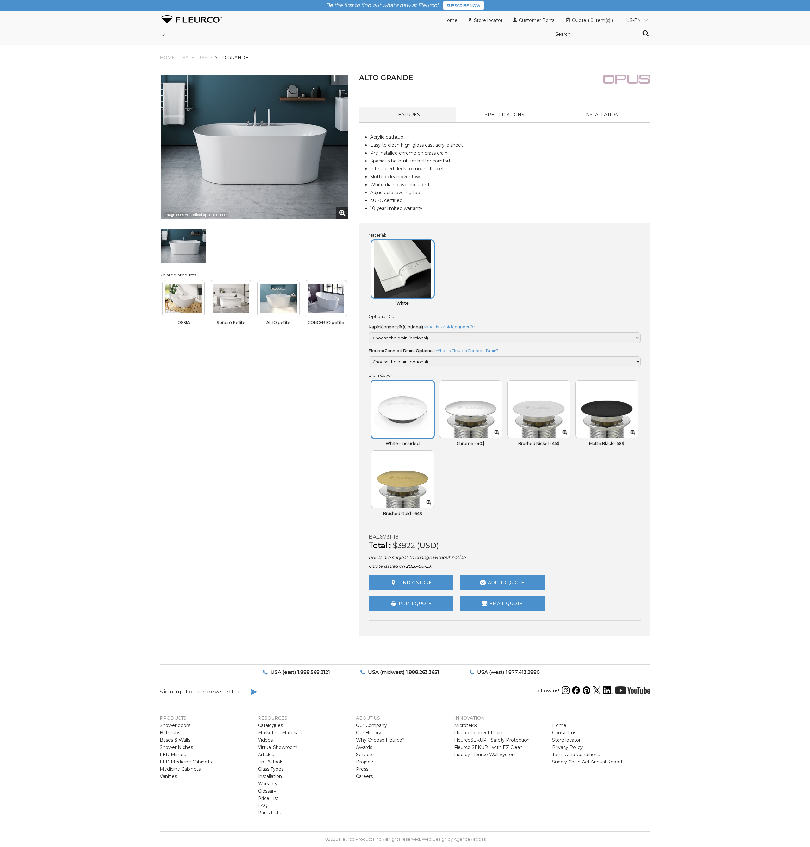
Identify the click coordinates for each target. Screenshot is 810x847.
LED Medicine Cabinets (186, 762)
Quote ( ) (592, 20)
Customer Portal (537, 20)
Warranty (267, 784)
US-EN (633, 20)
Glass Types (271, 769)
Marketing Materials (280, 733)
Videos (265, 740)
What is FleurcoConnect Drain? (467, 350)
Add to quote (506, 582)
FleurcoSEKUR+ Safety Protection (492, 740)
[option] (183, 246)
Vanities (168, 776)
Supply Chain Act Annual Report (587, 762)
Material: (377, 235)
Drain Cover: (381, 375)
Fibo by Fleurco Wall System (485, 754)
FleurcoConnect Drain (478, 733)
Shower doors (175, 725)
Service (364, 754)
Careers (364, 776)
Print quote (415, 603)
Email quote (506, 603)
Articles (266, 754)
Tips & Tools (270, 762)
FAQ (263, 805)
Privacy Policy (567, 747)
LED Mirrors (173, 754)
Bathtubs (194, 57)
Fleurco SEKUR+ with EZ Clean (488, 747)
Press (362, 769)
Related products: (178, 275)
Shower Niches (176, 747)
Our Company (371, 725)
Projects (365, 762)
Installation (270, 776)
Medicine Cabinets (180, 769)
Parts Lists (269, 813)
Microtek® (465, 725)
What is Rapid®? (449, 327)
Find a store (415, 582)
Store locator (488, 20)
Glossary (267, 791)
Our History (368, 733)
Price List (268, 798)
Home (450, 20)
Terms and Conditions (576, 754)
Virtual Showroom (277, 747)
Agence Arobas (470, 839)
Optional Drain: (384, 316)
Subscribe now (463, 5)
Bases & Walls (175, 740)
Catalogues (270, 725)
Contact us (564, 733)
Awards (364, 747)
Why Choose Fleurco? (380, 740)
